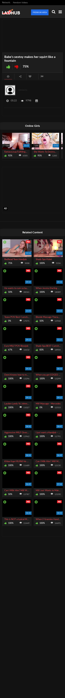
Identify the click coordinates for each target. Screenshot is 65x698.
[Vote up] (8, 67)
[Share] (20, 76)
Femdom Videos (20, 3)
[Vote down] (16, 67)
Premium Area (40, 12)
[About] (8, 76)
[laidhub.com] (12, 11)
